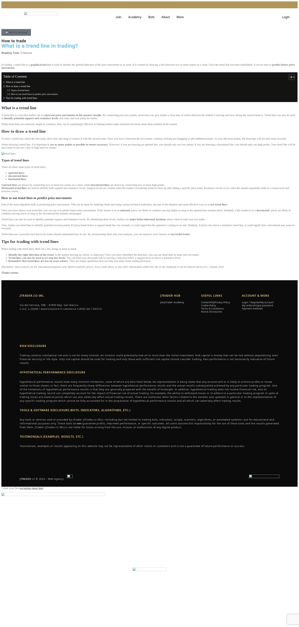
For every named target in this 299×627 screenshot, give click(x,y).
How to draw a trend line (18, 86)
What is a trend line (15, 82)
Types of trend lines (20, 90)
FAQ (212, 302)
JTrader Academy (174, 302)
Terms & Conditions (212, 308)
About (165, 17)
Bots (151, 17)
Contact (205, 302)
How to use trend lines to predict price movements (34, 94)
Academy (135, 17)
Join (118, 17)
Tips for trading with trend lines (21, 98)
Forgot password (263, 305)
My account (267, 302)
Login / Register (251, 302)
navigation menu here (31, 488)
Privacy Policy (222, 302)
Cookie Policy (208, 305)
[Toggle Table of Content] (290, 77)
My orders (248, 305)
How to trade (13, 41)
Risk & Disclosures (211, 311)
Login (286, 17)
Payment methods (252, 308)
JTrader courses (9, 272)
